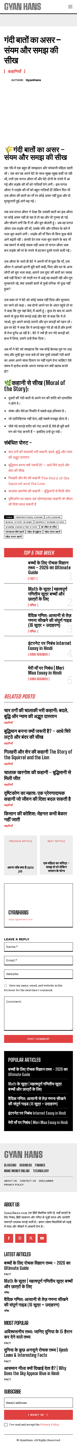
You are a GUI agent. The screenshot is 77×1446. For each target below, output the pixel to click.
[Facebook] (8, 86)
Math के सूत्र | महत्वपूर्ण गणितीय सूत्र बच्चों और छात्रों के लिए (47, 593)
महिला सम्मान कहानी (14, 537)
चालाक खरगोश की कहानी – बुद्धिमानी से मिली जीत (39, 491)
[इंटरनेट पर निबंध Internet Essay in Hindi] (14, 648)
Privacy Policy (49, 1424)
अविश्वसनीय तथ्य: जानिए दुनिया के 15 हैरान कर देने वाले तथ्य (38, 1334)
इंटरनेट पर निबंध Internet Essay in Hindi (49, 645)
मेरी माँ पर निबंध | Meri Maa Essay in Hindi (46, 670)
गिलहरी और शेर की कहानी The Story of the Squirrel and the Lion (38, 754)
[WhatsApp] (36, 86)
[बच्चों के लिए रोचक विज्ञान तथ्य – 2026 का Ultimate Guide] (14, 569)
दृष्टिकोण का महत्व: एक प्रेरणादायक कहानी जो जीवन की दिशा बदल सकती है (37, 796)
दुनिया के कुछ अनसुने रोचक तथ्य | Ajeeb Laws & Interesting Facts (36, 1352)
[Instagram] (19, 1238)
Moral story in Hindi (19, 522)
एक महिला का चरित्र (49, 527)
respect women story (50, 522)
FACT (33, 578)
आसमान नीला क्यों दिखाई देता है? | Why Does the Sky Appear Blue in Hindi (35, 1370)
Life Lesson (53, 517)
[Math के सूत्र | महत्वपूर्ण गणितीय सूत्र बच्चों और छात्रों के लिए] (14, 596)
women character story (22, 527)
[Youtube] (42, 1238)
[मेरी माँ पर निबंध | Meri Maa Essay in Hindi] (14, 673)
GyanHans (33, 80)
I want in (36, 1414)
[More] (46, 86)
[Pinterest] (27, 86)
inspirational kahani (29, 517)
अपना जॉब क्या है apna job (20, 869)
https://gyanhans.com (20, 919)
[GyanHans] (7, 79)
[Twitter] (18, 86)
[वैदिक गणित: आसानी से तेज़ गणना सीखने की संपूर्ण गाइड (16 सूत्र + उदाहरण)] (14, 622)
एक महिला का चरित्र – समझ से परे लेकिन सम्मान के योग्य (56, 867)
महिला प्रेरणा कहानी (52, 532)
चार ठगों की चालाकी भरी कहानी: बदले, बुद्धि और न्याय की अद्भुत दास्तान (36, 713)
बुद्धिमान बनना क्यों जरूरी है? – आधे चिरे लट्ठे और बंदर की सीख (37, 734)
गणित (33, 605)
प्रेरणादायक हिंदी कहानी (15, 532)
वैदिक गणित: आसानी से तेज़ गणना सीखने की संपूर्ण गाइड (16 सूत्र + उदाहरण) (49, 620)
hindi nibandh (39, 654)
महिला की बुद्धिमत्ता (34, 532)
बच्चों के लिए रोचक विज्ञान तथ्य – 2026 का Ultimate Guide (49, 567)
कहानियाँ (8, 722)
